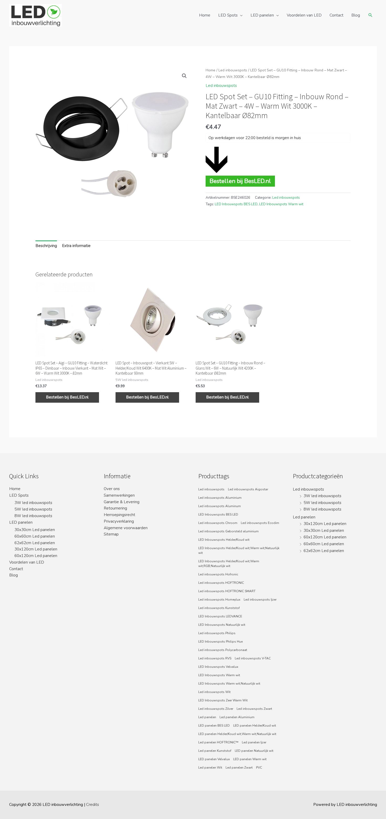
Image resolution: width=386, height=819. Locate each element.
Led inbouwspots (232, 70)
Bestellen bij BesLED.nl (240, 181)
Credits (92, 804)
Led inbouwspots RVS (214, 658)
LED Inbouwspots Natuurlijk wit (221, 625)
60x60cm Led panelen (34, 536)
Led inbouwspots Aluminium (220, 498)
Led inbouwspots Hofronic (218, 574)
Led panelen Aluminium (237, 717)
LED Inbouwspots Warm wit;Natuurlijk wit (229, 683)
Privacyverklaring (119, 521)
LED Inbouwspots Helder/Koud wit (223, 540)
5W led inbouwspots (33, 509)
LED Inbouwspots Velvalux (218, 667)
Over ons (112, 488)
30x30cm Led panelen (34, 529)
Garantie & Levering (121, 502)
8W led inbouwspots (33, 515)
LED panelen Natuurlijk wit (254, 751)
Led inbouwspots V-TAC (253, 658)
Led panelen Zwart (239, 767)
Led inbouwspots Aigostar (248, 489)
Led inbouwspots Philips (217, 633)
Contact (336, 15)
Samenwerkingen (119, 495)
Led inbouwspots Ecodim (260, 523)
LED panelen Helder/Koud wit (254, 725)
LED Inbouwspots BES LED (236, 204)
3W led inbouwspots (33, 502)
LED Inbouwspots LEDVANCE (220, 616)
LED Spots (228, 15)
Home (204, 15)
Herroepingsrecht (119, 514)
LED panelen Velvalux (214, 759)
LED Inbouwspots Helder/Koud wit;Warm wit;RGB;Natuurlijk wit (228, 563)
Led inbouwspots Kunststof (219, 608)
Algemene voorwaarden (126, 528)
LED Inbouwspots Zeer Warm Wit (223, 700)
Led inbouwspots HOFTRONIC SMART (226, 591)
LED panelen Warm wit (250, 759)
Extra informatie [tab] (76, 245)
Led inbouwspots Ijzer (260, 599)
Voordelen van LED (304, 15)
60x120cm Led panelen (35, 555)
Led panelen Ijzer (254, 742)
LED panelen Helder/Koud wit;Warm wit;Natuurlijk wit (237, 734)
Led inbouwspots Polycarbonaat (222, 650)
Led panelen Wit (210, 767)
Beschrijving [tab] (46, 245)
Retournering (115, 508)
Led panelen (207, 717)
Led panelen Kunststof (214, 751)
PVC (259, 767)
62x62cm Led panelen (34, 542)
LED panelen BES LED (214, 725)
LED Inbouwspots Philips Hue (220, 641)
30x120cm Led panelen (35, 549)
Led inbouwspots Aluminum (219, 506)
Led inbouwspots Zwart (254, 709)
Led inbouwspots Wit (214, 692)
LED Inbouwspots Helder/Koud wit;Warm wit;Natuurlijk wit (238, 550)
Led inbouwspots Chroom (217, 523)
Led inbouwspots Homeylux (219, 599)
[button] (184, 76)
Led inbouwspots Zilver (215, 709)
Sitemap (111, 534)
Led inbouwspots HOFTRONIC (221, 583)
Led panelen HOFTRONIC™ (218, 742)
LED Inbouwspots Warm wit (281, 204)
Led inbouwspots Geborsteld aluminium (228, 531)
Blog (355, 15)
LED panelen (262, 15)
